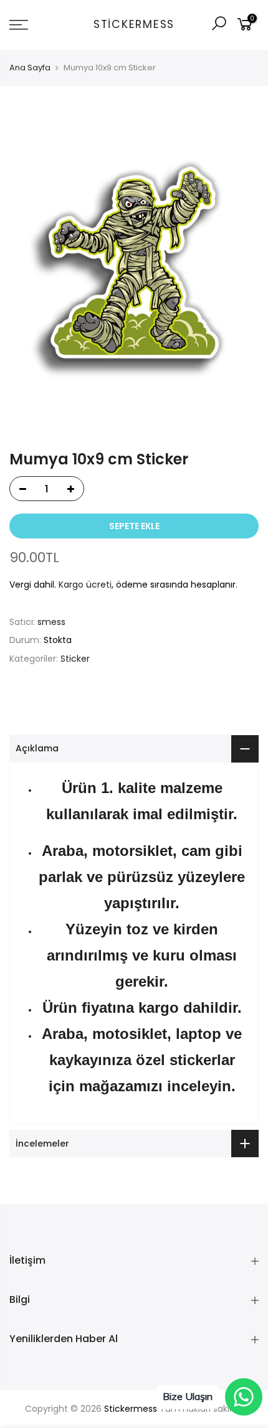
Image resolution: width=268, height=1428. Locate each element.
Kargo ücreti (85, 584)
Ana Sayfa (29, 67)
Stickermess (134, 25)
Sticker (75, 658)
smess (51, 622)
